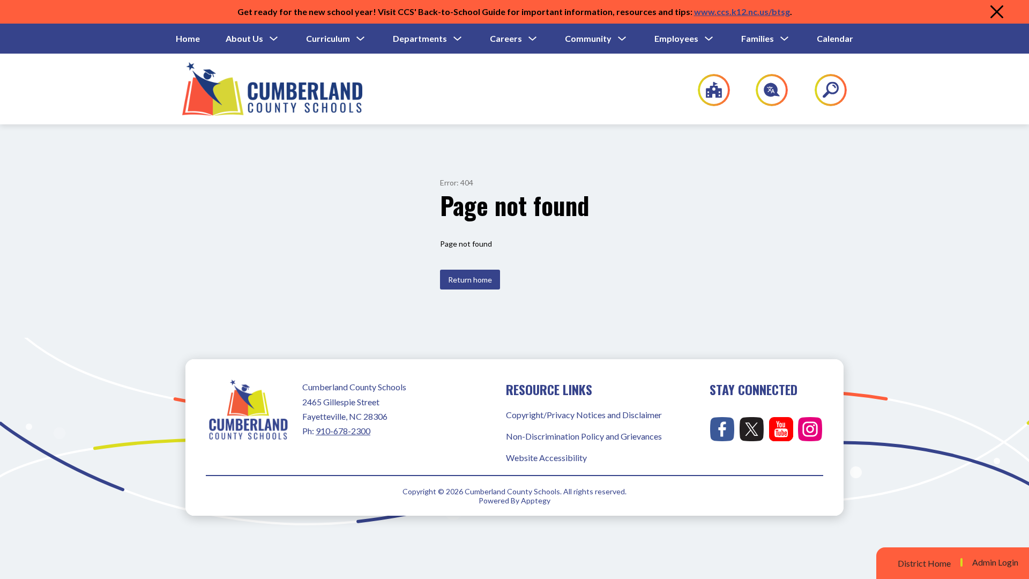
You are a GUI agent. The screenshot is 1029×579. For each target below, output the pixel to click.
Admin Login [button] (995, 562)
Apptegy (535, 500)
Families (757, 38)
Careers (506, 38)
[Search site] (824, 90)
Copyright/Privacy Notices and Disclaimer (584, 415)
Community (588, 38)
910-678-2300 (343, 431)
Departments (420, 38)
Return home (470, 279)
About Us (244, 38)
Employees (676, 38)
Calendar (835, 38)
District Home (924, 563)
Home (188, 38)
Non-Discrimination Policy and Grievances (584, 436)
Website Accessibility (546, 457)
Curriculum (328, 38)
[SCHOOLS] (708, 90)
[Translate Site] (765, 90)
